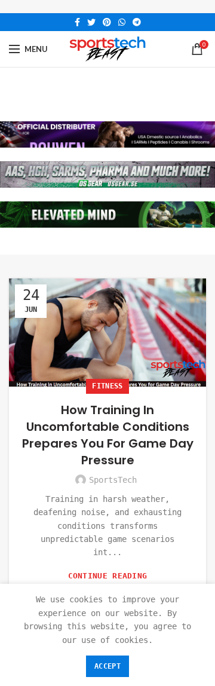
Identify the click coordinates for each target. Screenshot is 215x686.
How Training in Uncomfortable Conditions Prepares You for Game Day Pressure (108, 435)
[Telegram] (137, 22)
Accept (107, 666)
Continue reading (108, 576)
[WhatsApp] (122, 22)
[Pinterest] (107, 22)
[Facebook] (77, 22)
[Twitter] (91, 22)
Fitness (107, 386)
